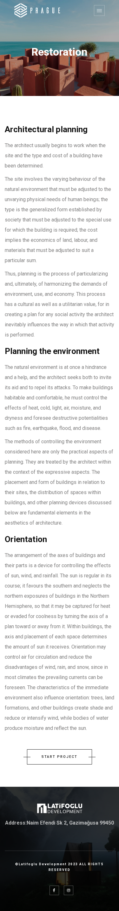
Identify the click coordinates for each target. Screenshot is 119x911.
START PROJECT (59, 757)
